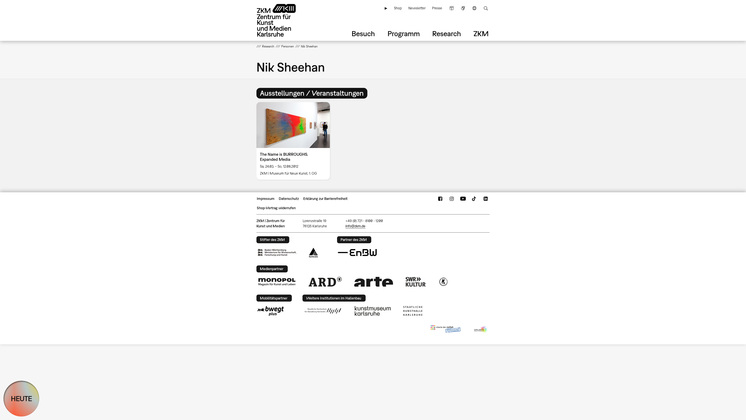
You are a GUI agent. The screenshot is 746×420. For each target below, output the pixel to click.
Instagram (452, 198)
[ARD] (325, 282)
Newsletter (417, 8)
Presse (437, 8)
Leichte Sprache (452, 8)
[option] (294, 141)
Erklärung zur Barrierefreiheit (325, 199)
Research (446, 33)
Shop (398, 8)
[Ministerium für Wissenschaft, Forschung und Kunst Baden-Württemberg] (276, 252)
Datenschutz (289, 199)
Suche (486, 8)
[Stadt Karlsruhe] (313, 252)
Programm (404, 33)
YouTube (463, 198)
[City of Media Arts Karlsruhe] (481, 329)
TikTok (474, 198)
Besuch (363, 33)
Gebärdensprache (463, 8)
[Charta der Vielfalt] (445, 329)
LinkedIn (486, 198)
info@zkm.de (355, 226)
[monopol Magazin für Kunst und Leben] (276, 281)
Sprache (474, 8)
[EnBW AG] (357, 252)
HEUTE (21, 398)
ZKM (481, 33)
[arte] (373, 281)
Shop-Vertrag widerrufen (276, 208)
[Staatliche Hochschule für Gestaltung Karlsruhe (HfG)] (322, 311)
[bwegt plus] (270, 311)
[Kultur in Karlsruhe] (443, 282)
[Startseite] (281, 20)
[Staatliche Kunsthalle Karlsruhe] (412, 311)
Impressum (266, 199)
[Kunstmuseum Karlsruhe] (373, 311)
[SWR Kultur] (416, 282)
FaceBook (440, 198)
